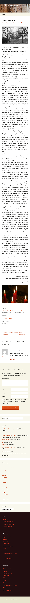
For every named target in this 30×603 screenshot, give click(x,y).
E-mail (4, 393)
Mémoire (4, 475)
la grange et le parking (7, 318)
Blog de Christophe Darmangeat (9, 435)
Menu (3, 14)
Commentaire (6, 378)
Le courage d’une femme (21, 310)
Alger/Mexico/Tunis (6, 429)
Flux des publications (8, 521)
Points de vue (5, 497)
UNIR (4, 485)
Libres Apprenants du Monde (8, 447)
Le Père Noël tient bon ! (7, 310)
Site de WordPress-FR (8, 526)
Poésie (3, 492)
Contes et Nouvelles (18, 23)
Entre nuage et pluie (6, 439)
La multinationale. (21, 335)
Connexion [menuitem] (3, 1)
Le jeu (4, 470)
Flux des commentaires (8, 524)
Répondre (13, 359)
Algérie (5, 477)
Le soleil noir (6, 473)
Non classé (4, 487)
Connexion (5, 519)
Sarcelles (5, 482)
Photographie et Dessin (7, 490)
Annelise (4, 433)
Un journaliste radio (6, 453)
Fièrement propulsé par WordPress (10, 599)
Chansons (5, 494)
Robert (3, 451)
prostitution (6, 499)
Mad (4, 480)
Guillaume (4, 444)
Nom (3, 389)
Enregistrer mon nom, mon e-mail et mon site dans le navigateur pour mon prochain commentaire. (14, 401)
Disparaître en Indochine (9, 468)
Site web (4, 396)
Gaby (3, 442)
